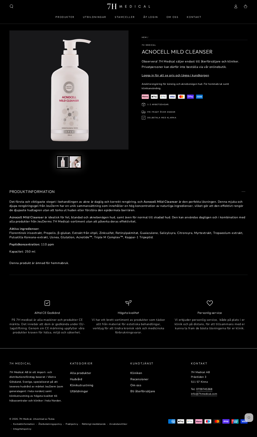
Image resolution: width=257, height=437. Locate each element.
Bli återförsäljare (142, 391)
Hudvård (76, 379)
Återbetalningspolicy (50, 424)
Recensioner (139, 379)
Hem (144, 37)
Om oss (135, 385)
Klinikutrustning (82, 385)
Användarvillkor (118, 424)
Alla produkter (80, 373)
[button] (11, 6)
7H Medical (149, 45)
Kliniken (136, 373)
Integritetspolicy (22, 428)
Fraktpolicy (72, 424)
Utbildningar (79, 391)
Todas (51, 418)
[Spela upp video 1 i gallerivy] (75, 162)
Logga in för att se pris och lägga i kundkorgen (175, 75)
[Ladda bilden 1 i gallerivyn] (62, 162)
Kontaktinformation (24, 424)
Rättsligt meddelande (94, 424)
